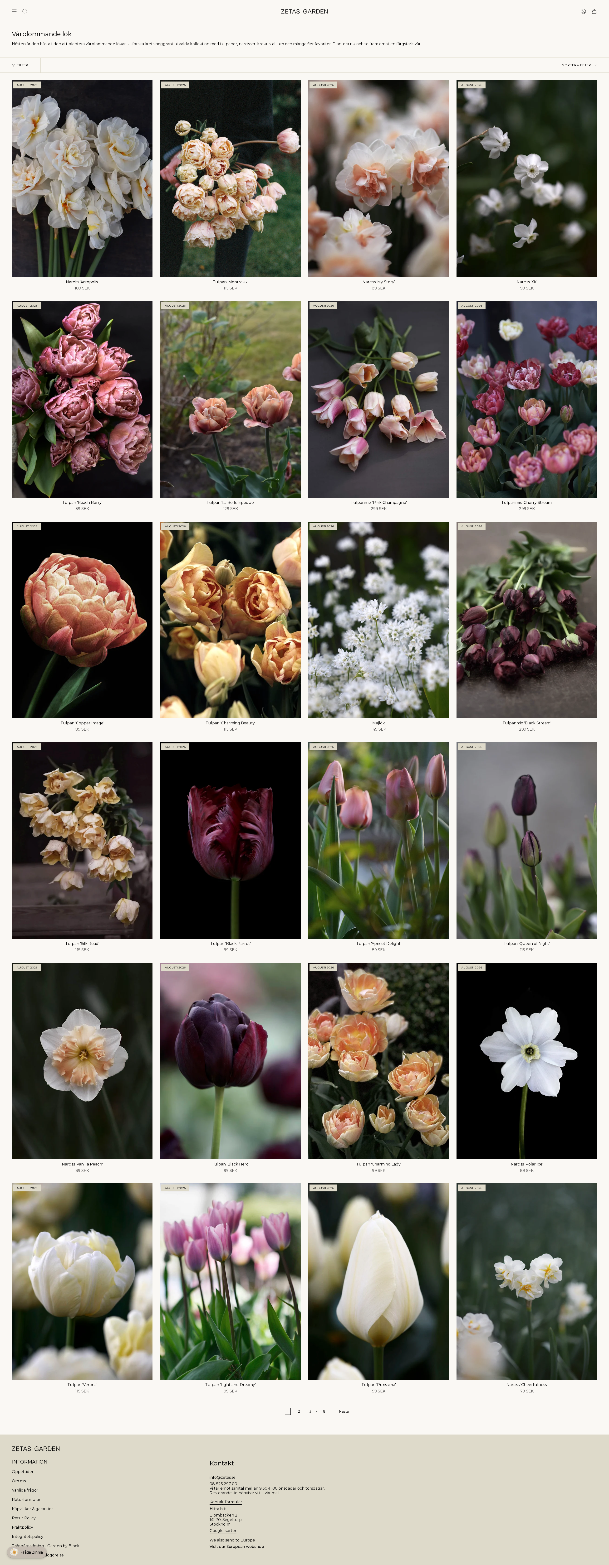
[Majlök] (378, 620)
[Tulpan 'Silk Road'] (82, 840)
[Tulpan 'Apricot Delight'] (378, 840)
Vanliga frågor (25, 1490)
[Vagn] (594, 11)
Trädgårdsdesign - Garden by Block (45, 1546)
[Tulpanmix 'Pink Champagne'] (378, 399)
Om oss (19, 1481)
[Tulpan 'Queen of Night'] (527, 840)
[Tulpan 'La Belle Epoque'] (230, 399)
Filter (23, 65)
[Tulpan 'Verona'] (82, 1281)
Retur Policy (24, 1518)
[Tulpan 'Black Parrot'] (230, 840)
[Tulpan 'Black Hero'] (230, 1061)
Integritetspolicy (27, 1536)
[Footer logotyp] (35, 1448)
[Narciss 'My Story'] (378, 178)
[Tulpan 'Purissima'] (378, 1281)
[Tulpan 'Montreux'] (230, 178)
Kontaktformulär (226, 1502)
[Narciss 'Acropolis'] (82, 178)
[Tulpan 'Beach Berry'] (82, 399)
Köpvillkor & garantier (32, 1509)
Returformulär (26, 1499)
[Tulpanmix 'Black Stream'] (527, 620)
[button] (27, 1552)
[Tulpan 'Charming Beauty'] (230, 620)
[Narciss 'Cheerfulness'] (527, 1281)
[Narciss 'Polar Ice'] (527, 1061)
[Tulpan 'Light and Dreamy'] (230, 1281)
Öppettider (23, 1471)
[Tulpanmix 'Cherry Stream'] (527, 399)
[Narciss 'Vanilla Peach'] (82, 1061)
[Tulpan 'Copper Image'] (82, 620)
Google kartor (223, 1530)
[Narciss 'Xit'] (527, 178)
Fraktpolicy (22, 1527)
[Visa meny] (14, 11)
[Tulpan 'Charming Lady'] (378, 1061)
